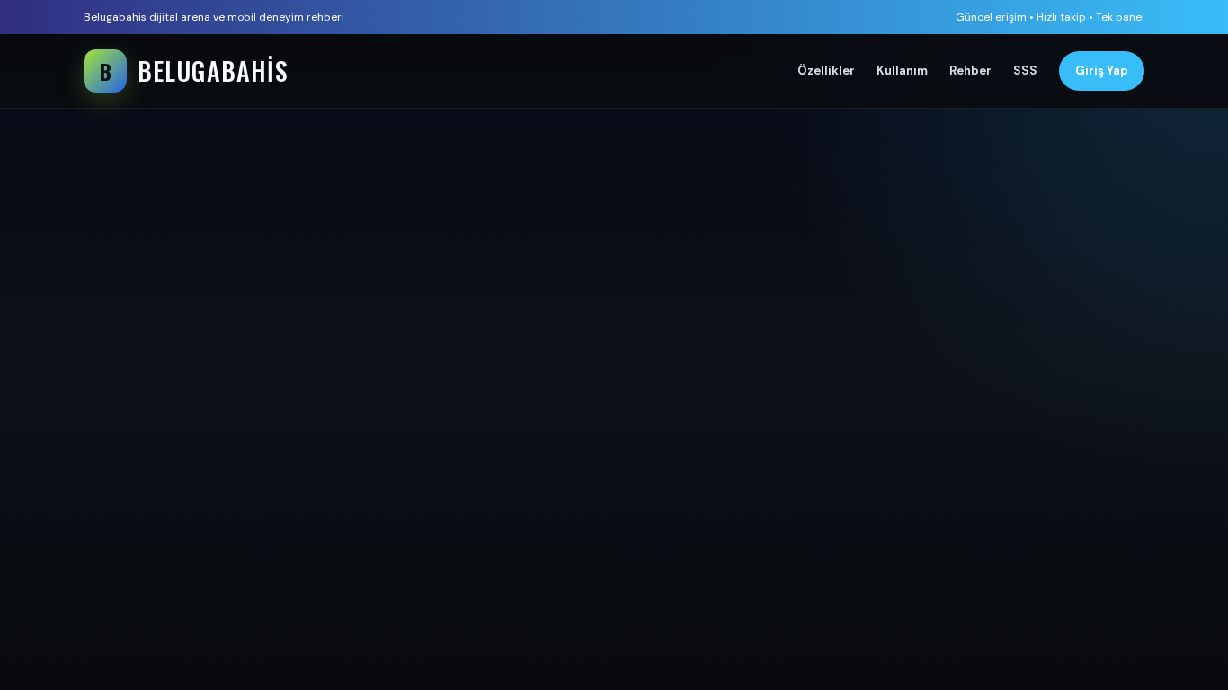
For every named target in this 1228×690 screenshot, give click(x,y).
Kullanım (902, 70)
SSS (1025, 70)
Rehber (970, 70)
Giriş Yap (1101, 70)
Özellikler (826, 70)
